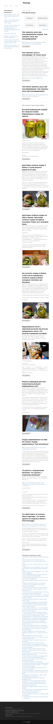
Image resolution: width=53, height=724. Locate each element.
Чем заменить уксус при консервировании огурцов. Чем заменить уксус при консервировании (34, 35)
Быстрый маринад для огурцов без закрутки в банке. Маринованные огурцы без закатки (34, 112)
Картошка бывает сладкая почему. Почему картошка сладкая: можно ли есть (11, 16)
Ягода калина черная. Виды (10, 33)
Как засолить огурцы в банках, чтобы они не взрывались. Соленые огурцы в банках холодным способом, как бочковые (34, 277)
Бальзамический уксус (43, 18)
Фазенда (26, 2)
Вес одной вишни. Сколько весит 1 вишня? (32, 635)
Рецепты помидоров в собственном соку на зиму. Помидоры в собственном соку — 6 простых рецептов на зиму (34, 633)
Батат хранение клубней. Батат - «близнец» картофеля (35, 608)
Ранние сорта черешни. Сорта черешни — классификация (36, 594)
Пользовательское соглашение (17, 710)
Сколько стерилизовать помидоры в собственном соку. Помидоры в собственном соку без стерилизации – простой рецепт (35, 672)
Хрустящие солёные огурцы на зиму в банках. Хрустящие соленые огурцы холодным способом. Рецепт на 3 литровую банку (35, 219)
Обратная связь (8, 714)
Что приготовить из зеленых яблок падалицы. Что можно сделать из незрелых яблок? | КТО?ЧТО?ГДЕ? (34, 517)
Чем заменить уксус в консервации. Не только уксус (34, 53)
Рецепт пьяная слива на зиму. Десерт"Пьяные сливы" (35, 625)
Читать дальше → (26, 46)
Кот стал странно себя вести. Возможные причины (34, 612)
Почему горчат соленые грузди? (30, 692)
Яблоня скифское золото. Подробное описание (33, 559)
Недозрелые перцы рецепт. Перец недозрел (33, 661)
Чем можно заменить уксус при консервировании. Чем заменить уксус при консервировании (35, 88)
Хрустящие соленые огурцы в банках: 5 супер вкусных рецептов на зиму (34, 167)
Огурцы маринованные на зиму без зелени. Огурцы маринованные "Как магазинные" (35, 441)
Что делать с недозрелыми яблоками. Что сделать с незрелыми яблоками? (33, 472)
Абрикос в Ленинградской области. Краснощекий (34, 583)
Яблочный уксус (29, 25)
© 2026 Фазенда (8, 707)
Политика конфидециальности (12, 712)
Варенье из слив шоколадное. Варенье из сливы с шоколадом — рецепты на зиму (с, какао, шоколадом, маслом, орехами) (34, 650)
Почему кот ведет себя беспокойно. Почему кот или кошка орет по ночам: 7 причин (12, 21)
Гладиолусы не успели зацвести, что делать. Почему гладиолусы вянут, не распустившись (12, 47)
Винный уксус (30, 18)
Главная (6, 5)
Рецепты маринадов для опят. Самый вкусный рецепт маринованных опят (34, 383)
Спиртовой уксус (42, 25)
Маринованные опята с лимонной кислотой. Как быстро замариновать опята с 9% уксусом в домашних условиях (35, 329)
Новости (11, 5)
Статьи (16, 5)
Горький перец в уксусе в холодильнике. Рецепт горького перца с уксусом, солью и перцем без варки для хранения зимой (35, 569)
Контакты (7, 710)
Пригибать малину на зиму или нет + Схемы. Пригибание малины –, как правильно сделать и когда (12, 41)
